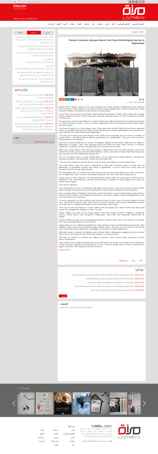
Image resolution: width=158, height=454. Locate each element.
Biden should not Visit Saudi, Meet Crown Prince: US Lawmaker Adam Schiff (109, 286)
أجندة (65, 24)
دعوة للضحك (28, 395)
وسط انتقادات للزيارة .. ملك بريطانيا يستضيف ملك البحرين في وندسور (36, 80)
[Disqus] (101, 346)
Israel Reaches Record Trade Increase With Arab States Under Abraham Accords (108, 275)
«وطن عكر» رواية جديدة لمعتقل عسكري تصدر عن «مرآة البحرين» (121, 399)
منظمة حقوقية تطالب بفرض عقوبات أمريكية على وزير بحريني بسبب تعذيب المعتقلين (35, 54)
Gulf (141, 32)
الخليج (59, 24)
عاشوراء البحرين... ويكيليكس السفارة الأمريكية (84, 398)
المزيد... (63, 296)
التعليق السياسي (123, 24)
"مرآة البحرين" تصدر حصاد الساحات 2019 (139, 398)
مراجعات (41, 437)
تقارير (107, 24)
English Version (20, 7)
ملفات (72, 24)
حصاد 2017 (102, 395)
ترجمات (86, 24)
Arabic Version (64, 250)
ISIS (141, 261)
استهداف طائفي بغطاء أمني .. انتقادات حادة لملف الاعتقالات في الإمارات (35, 118)
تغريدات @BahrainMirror (44, 142)
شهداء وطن (65, 395)
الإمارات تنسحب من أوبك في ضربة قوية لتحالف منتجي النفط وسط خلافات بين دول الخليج (34, 102)
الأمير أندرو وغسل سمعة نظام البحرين (40, 60)
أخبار (113, 24)
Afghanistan (123, 261)
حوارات (100, 24)
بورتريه (56, 437)
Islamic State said (66, 114)
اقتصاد (79, 24)
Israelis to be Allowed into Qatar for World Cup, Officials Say (115, 282)
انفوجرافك (55, 441)
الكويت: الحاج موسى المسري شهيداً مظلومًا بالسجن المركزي (36, 96)
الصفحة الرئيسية (138, 24)
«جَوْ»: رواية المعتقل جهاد (47, 396)
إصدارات (51, 24)
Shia (133, 261)
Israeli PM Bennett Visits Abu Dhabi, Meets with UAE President (115, 278)
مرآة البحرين (134, 12)
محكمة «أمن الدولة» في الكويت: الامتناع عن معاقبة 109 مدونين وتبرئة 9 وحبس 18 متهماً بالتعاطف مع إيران (34, 111)
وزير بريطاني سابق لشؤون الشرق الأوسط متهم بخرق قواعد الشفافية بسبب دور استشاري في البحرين (35, 73)
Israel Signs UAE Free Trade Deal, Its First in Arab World (117, 290)
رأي (93, 24)
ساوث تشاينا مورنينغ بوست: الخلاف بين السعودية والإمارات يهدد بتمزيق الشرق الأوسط (36, 47)
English (135, 32)
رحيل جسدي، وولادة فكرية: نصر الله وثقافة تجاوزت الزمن (34, 67)
